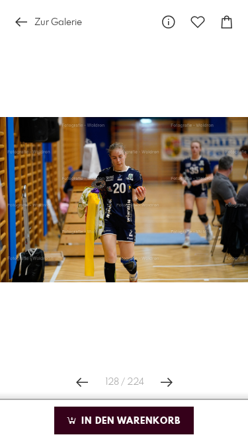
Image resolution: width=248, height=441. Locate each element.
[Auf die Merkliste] (198, 22)
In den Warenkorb (129, 421)
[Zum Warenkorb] (227, 22)
